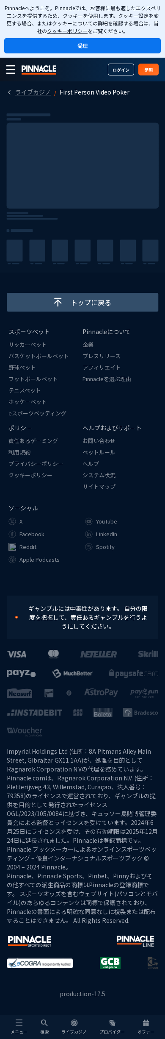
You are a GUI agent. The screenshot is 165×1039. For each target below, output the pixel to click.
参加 (148, 69)
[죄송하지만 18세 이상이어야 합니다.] (20, 617)
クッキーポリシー (67, 30)
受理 (82, 45)
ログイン (121, 70)
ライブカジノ (33, 92)
